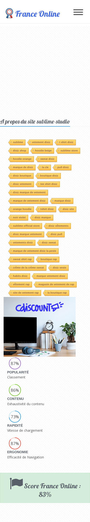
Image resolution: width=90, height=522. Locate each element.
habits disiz (20, 275)
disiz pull (56, 234)
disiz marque (43, 217)
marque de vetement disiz (29, 200)
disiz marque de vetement (29, 192)
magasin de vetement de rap (56, 284)
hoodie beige (43, 150)
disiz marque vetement (27, 234)
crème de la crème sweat (28, 267)
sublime (18, 142)
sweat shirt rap (22, 259)
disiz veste (59, 267)
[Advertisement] (45, 70)
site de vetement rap (26, 292)
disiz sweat (49, 242)
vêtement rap (21, 284)
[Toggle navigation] (78, 12)
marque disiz (62, 200)
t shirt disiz (66, 142)
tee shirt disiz (48, 184)
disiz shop (19, 150)
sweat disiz (47, 158)
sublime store (69, 150)
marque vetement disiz (50, 275)
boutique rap (49, 259)
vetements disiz (23, 242)
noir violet (19, 217)
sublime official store (26, 225)
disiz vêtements (58, 225)
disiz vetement (22, 184)
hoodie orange (22, 158)
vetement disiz (41, 142)
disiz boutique (22, 175)
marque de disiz (23, 167)
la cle (45, 167)
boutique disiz (49, 175)
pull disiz (63, 167)
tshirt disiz (47, 209)
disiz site (68, 209)
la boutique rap (57, 292)
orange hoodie (22, 209)
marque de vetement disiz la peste (34, 250)
